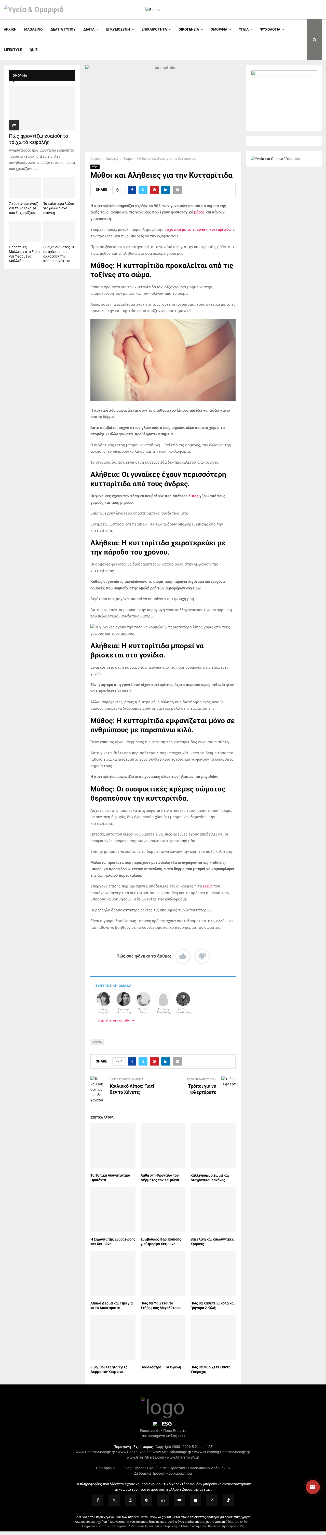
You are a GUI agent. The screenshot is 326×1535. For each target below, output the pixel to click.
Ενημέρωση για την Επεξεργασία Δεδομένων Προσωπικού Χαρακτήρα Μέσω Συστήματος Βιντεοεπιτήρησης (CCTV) (163, 1526)
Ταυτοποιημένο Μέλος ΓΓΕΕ (163, 1436)
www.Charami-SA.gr (183, 1457)
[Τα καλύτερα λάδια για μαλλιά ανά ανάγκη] (59, 187)
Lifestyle (13, 50)
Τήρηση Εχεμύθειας (150, 1468)
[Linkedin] (163, 1500)
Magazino (33, 29)
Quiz (34, 50)
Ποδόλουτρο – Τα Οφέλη (161, 1367)
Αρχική (10, 29)
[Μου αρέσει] (182, 956)
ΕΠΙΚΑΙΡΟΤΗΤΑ (154, 29)
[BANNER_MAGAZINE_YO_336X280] (284, 74)
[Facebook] (97, 1500)
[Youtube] (179, 1500)
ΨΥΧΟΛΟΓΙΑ (270, 29)
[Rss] (212, 1500)
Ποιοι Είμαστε (174, 1431)
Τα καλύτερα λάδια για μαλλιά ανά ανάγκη (58, 208)
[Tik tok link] (228, 1500)
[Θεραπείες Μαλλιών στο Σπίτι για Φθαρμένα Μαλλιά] (25, 231)
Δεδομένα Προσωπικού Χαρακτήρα (163, 1473)
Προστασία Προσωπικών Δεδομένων (200, 1468)
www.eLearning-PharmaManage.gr (222, 1452)
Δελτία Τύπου (63, 29)
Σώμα (95, 166)
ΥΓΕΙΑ (244, 29)
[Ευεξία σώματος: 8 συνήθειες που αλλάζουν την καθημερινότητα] (59, 231)
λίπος (193, 496)
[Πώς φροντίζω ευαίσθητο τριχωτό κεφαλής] (42, 108)
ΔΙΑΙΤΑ (88, 29)
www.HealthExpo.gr (134, 1452)
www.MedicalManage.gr (172, 1452)
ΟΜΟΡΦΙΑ (219, 29)
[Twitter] (114, 1500)
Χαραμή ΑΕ (204, 1447)
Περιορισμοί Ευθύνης (113, 1468)
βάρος (199, 212)
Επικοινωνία (150, 1431)
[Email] (195, 1500)
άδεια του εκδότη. (238, 1522)
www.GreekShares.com (145, 1457)
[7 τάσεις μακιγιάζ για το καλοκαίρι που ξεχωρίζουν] (25, 187)
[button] (308, 1487)
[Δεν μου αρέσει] (202, 956)
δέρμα (97, 1042)
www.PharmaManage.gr (95, 1452)
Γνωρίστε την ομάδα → (115, 1020)
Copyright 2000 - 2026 (173, 1447)
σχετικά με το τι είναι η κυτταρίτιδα (198, 229)
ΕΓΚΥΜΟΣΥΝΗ (118, 29)
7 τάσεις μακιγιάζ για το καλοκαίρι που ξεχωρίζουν (23, 208)
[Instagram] (130, 1500)
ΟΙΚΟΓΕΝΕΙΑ (189, 29)
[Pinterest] (146, 1500)
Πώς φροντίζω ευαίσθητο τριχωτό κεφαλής (38, 139)
